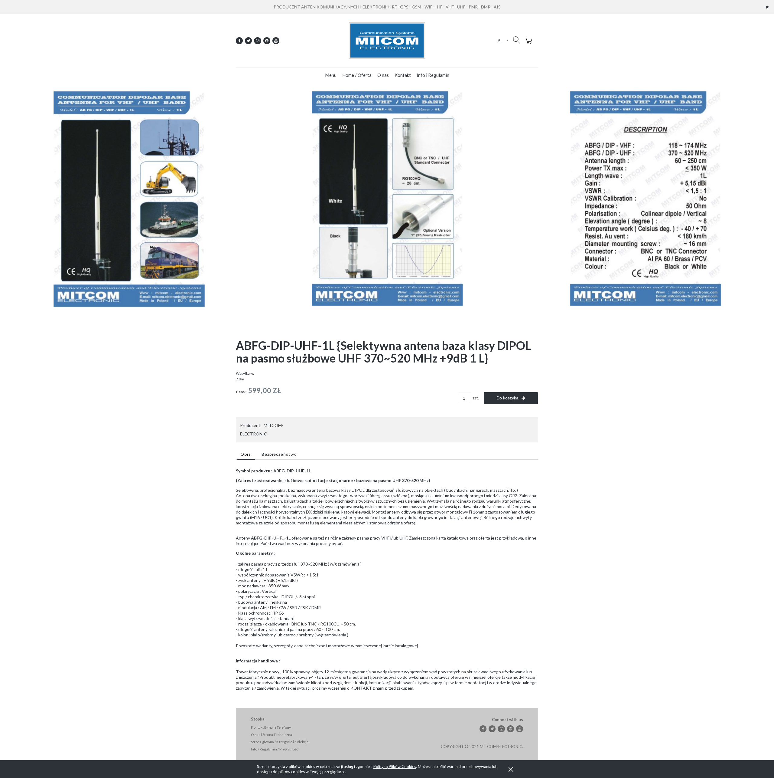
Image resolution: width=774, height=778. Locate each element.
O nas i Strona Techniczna (271, 734)
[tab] (246, 454)
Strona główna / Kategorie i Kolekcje (280, 742)
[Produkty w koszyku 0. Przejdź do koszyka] (529, 43)
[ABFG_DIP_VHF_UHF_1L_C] (645, 198)
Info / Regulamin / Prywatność (274, 749)
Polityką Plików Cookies (394, 766)
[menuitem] (331, 75)
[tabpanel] (387, 579)
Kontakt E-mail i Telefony (271, 727)
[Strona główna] (387, 40)
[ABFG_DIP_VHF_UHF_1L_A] (129, 198)
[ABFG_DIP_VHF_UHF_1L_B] (387, 198)
